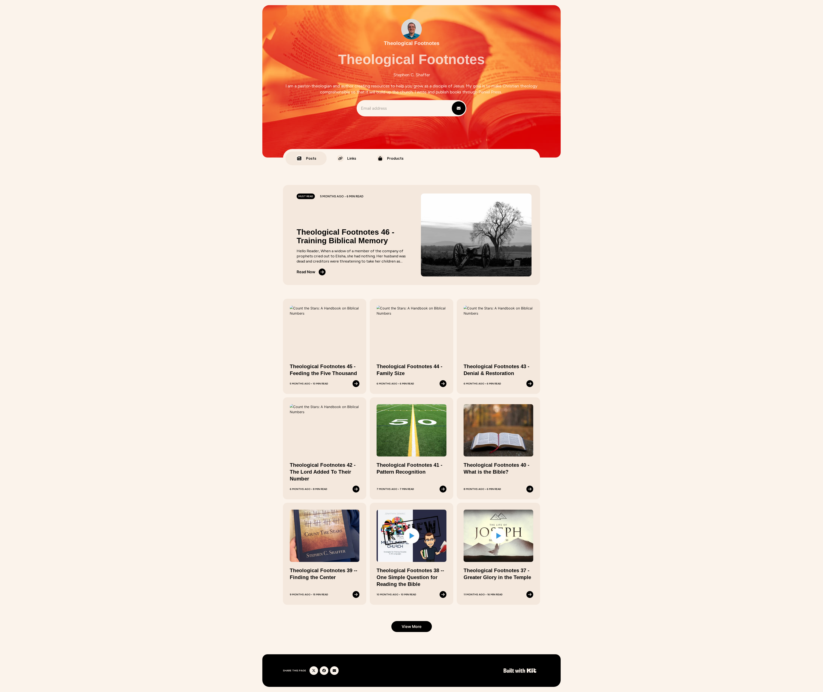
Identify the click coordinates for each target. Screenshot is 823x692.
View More (412, 626)
